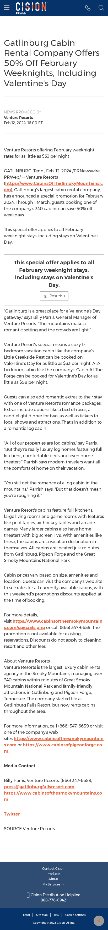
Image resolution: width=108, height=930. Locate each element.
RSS (56, 915)
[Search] (101, 8)
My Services (51, 884)
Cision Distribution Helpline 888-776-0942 (55, 897)
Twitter (12, 814)
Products (53, 874)
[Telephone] (88, 8)
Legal (26, 915)
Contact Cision (53, 869)
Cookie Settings (75, 915)
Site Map (42, 915)
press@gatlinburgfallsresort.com (39, 786)
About (53, 879)
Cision (61, 922)
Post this (57, 296)
